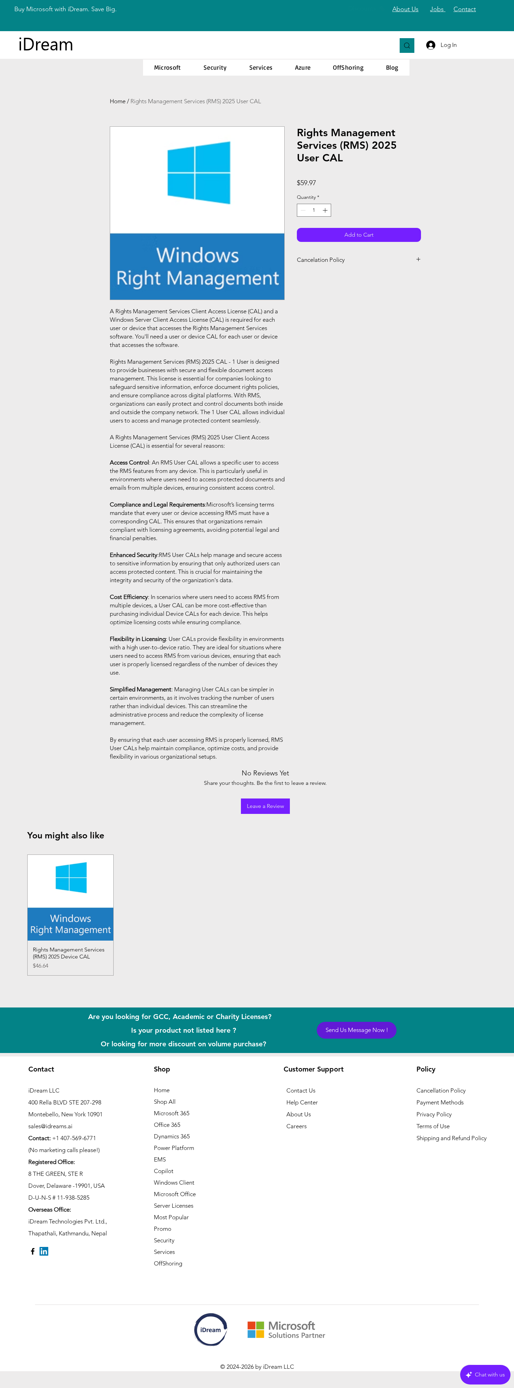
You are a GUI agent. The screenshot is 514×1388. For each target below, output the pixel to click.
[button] (167, 68)
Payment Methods (440, 1102)
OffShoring (168, 1263)
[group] (257, 915)
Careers (296, 1126)
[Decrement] (302, 210)
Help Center (302, 1102)
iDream (45, 43)
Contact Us (300, 1090)
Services (164, 1251)
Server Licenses (173, 1205)
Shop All (165, 1101)
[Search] (407, 45)
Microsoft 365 (172, 1113)
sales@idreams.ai (50, 1126)
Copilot (163, 1170)
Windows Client (174, 1182)
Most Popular (171, 1217)
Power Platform (174, 1147)
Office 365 (167, 1124)
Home (118, 101)
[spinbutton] (314, 210)
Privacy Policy (434, 1114)
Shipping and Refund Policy (451, 1138)
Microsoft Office (175, 1194)
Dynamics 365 (172, 1136)
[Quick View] (70, 898)
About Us (298, 1114)
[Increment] (325, 210)
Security (164, 1240)
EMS (160, 1159)
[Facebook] (32, 1251)
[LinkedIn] (44, 1251)
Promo (162, 1228)
